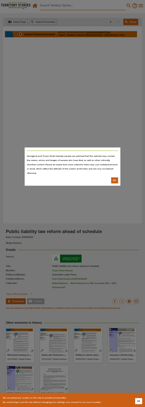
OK (114, 180)
